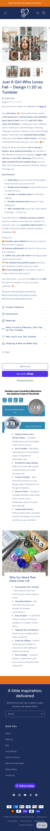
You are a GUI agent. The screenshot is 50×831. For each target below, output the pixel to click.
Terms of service (26, 821)
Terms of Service (12, 757)
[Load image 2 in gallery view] (25, 71)
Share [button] (7, 352)
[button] (5, 13)
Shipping (4, 102)
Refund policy (42, 817)
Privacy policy (12, 821)
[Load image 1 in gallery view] (12, 71)
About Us (9, 739)
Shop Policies (11, 751)
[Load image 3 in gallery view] (37, 71)
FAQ (7, 745)
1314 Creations (14, 817)
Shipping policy (39, 821)
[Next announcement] (45, 3)
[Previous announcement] (5, 3)
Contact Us (10, 775)
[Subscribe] (42, 714)
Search (8, 733)
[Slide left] (3, 72)
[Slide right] (47, 72)
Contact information (26, 825)
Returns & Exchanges (14, 763)
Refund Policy (11, 769)
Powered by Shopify (27, 817)
